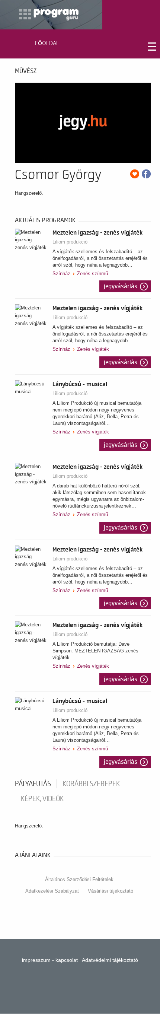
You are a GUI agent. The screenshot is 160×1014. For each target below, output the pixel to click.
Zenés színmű (92, 273)
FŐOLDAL (47, 43)
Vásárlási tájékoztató (110, 891)
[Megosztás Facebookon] (146, 173)
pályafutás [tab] (33, 784)
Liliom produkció (69, 242)
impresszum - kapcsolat (50, 960)
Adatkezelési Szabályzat (52, 891)
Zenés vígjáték (93, 349)
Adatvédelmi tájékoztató (110, 960)
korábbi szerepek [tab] (91, 784)
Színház (61, 273)
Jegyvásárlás (120, 286)
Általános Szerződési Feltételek (79, 879)
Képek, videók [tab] (42, 799)
